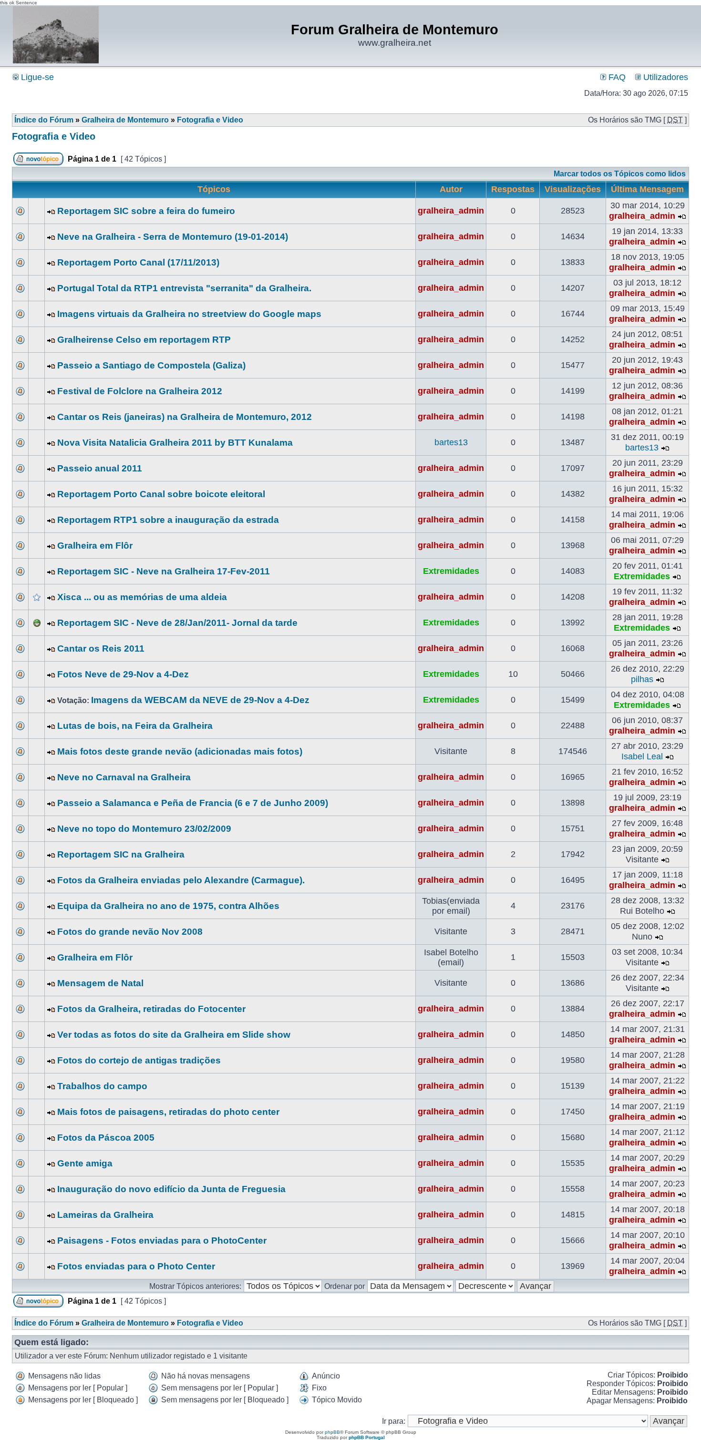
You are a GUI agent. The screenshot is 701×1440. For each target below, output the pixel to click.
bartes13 (451, 442)
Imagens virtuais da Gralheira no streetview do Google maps (189, 314)
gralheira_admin (451, 210)
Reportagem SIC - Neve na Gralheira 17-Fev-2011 (163, 571)
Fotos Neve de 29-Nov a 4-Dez (123, 674)
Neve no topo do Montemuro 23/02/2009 (144, 829)
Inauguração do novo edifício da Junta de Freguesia (171, 1189)
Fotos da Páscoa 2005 (106, 1138)
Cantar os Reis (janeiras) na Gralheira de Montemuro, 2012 (184, 417)
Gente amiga (85, 1163)
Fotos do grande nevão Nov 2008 (130, 932)
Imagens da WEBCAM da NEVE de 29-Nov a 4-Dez (200, 700)
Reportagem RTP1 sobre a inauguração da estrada (168, 520)
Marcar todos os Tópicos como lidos (620, 174)
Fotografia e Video (210, 120)
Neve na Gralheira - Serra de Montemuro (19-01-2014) (172, 237)
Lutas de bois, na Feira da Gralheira (135, 726)
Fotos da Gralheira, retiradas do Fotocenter (151, 1009)
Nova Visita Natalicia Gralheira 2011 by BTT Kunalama (175, 443)
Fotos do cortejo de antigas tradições (139, 1060)
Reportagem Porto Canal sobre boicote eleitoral (161, 494)
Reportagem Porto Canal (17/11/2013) (138, 262)
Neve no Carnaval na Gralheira (124, 777)
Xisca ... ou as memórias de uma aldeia (142, 597)
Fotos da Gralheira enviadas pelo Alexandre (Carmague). (181, 880)
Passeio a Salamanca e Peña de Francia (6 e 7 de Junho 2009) (192, 803)
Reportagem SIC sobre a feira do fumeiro (146, 211)
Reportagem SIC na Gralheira (121, 854)
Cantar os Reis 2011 (100, 648)
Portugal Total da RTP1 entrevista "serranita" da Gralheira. (184, 288)
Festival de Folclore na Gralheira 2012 (139, 391)
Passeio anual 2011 (99, 468)
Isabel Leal (642, 756)
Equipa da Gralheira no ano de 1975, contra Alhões (168, 906)
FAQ (616, 77)
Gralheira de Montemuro (125, 120)
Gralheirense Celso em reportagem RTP (144, 340)
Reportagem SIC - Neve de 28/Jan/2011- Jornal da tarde (177, 623)
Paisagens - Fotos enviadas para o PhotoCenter (162, 1241)
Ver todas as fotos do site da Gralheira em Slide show (173, 1035)
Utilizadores (664, 77)
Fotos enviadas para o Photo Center (136, 1266)
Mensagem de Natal (100, 983)
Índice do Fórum (43, 120)
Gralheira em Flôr (95, 546)
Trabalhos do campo (102, 1086)
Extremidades (451, 571)
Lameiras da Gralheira (105, 1215)
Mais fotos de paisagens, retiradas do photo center (168, 1112)
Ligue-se (36, 77)
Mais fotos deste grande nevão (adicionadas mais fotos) (179, 751)
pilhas (642, 679)
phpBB (332, 1432)
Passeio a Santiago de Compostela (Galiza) (151, 365)
